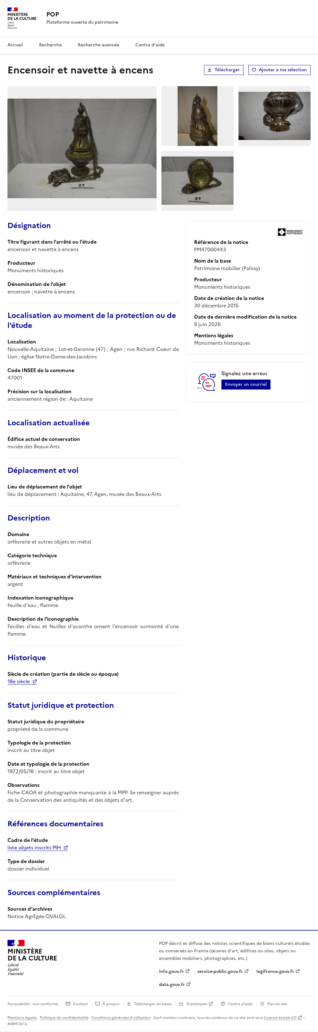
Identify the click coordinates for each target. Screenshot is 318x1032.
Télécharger (227, 70)
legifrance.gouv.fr (275, 971)
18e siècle (18, 681)
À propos (110, 1004)
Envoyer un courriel (246, 384)
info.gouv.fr (171, 971)
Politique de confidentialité (64, 1017)
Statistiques (196, 1004)
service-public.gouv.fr (220, 971)
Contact (80, 1004)
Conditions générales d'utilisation (121, 1017)
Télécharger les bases (153, 1004)
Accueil (15, 45)
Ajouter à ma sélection (283, 70)
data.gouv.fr (172, 984)
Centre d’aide (240, 1004)
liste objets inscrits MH (34, 847)
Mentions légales (22, 1017)
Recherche (50, 45)
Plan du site (277, 1004)
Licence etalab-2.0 (280, 1017)
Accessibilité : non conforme (32, 1004)
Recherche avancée (98, 45)
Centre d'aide (150, 45)
